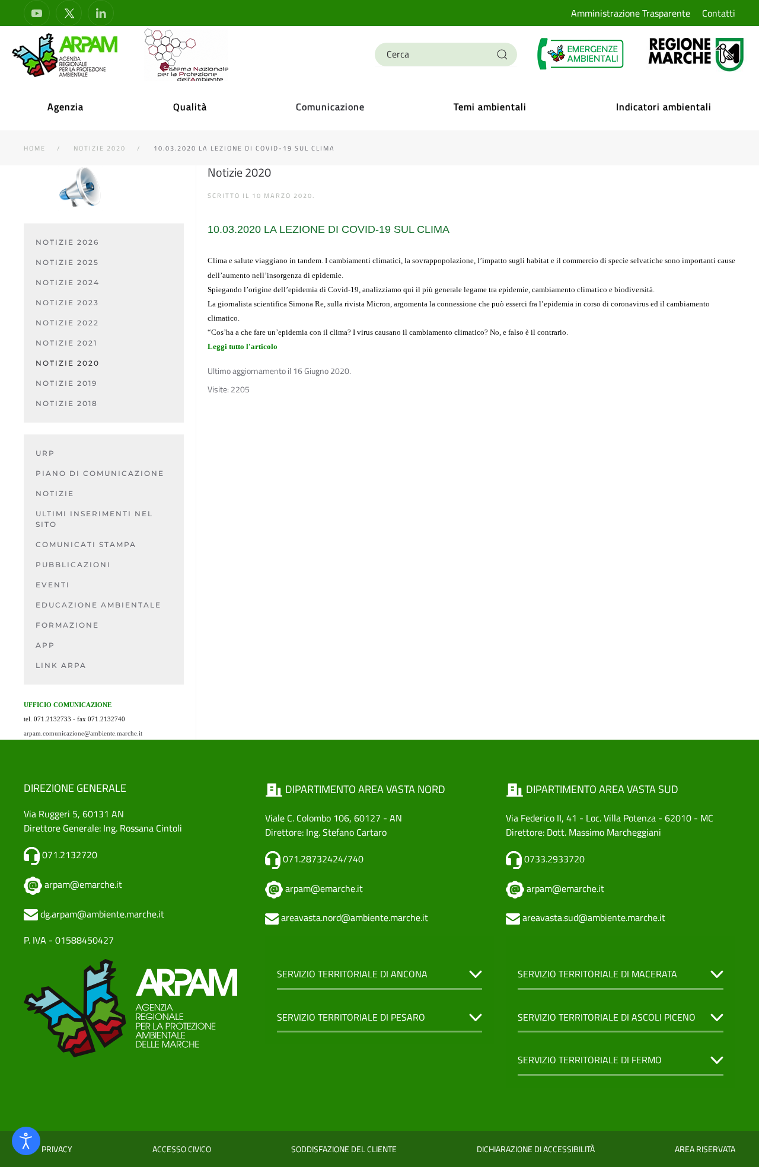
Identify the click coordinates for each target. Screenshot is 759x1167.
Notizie (55, 493)
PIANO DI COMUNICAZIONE (100, 473)
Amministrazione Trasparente (630, 13)
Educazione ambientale (98, 604)
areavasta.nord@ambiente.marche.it (354, 917)
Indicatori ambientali (664, 107)
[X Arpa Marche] (69, 13)
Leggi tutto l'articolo (243, 346)
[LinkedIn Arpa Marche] (101, 13)
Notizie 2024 (68, 282)
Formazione (67, 625)
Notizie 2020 (68, 363)
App (45, 645)
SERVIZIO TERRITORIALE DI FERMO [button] (590, 1060)
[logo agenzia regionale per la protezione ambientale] (65, 54)
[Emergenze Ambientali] (581, 53)
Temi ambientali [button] (490, 107)
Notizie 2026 (67, 242)
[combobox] (446, 54)
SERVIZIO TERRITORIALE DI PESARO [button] (351, 1017)
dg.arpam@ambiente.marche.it (102, 914)
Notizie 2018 (67, 403)
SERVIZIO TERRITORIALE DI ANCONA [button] (352, 974)
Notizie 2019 (66, 383)
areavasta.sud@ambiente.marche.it (593, 917)
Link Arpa (61, 665)
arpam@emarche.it (83, 884)
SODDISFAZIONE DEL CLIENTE (344, 1149)
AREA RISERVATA (705, 1149)
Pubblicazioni (73, 564)
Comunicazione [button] (330, 107)
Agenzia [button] (65, 107)
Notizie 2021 (66, 342)
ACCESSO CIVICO (181, 1149)
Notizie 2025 (67, 262)
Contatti (718, 13)
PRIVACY (57, 1149)
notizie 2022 (67, 322)
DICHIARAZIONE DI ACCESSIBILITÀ (536, 1149)
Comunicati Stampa (86, 544)
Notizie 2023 (67, 302)
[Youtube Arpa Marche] (37, 13)
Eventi (53, 584)
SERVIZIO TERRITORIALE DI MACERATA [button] (597, 974)
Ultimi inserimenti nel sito (94, 519)
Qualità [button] (190, 107)
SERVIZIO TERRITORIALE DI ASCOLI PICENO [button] (607, 1017)
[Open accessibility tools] (26, 1141)
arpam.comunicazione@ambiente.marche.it (83, 733)
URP (45, 453)
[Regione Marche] (696, 53)
